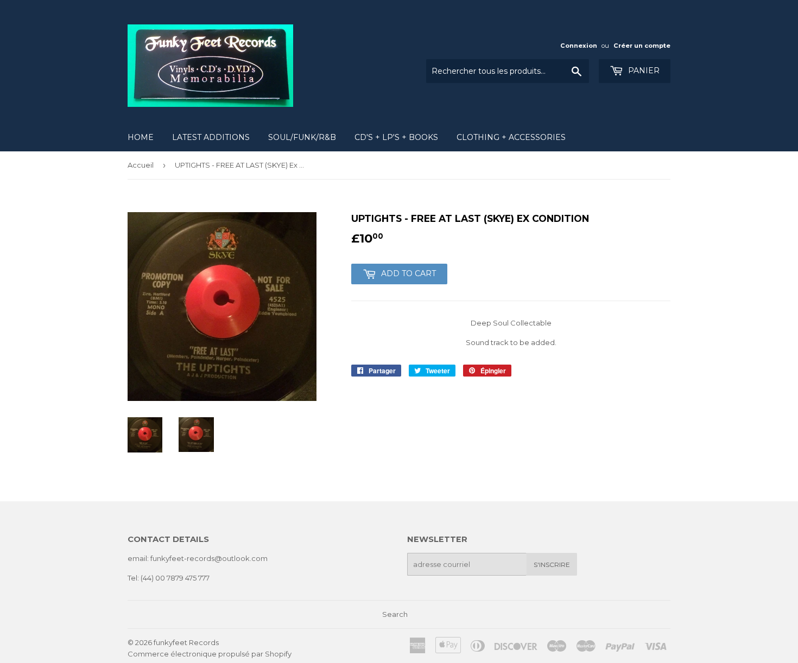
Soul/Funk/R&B (302, 137)
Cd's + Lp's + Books (396, 137)
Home (141, 137)
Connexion (578, 45)
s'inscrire (552, 564)
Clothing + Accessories (511, 137)
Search (395, 614)
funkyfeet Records (186, 642)
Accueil (141, 165)
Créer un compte (641, 45)
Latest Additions (211, 137)
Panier (643, 70)
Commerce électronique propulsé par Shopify (210, 653)
